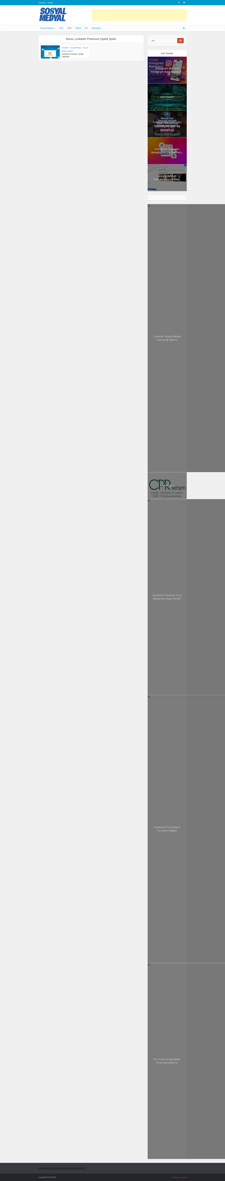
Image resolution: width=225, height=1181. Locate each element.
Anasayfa (42, 2)
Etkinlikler (96, 28)
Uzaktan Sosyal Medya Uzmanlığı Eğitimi (167, 338)
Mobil (78, 28)
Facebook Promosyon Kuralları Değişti (167, 828)
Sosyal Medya (47, 28)
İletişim (50, 2)
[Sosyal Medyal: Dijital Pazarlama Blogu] (53, 14)
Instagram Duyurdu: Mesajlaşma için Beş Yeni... (167, 150)
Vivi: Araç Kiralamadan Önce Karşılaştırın (167, 1061)
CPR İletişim (167, 485)
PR (86, 28)
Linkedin (65, 47)
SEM (69, 28)
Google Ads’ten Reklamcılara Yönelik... (167, 177)
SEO (61, 28)
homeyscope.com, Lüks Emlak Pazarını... (167, 123)
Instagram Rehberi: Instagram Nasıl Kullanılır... (167, 70)
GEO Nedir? (167, 97)
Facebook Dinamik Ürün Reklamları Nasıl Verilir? (167, 597)
